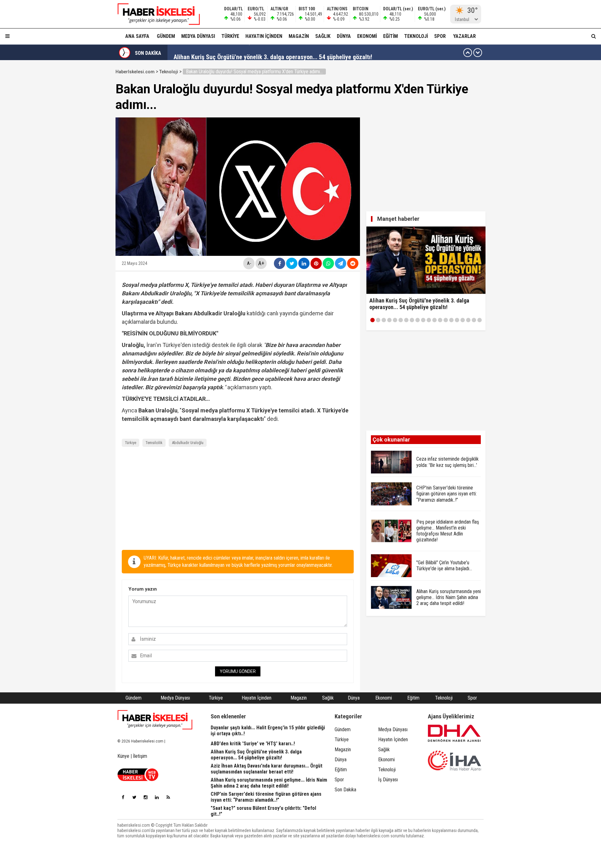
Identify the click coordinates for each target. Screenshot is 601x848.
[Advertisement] (85, 160)
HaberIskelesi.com (135, 71)
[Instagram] (145, 797)
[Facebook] (123, 797)
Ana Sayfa (137, 36)
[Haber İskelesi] (155, 720)
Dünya (344, 36)
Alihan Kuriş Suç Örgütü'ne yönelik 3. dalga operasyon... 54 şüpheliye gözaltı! (273, 52)
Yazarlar (464, 36)
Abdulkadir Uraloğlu (187, 442)
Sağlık (323, 36)
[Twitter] (134, 797)
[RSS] (168, 797)
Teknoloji (416, 36)
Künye (123, 756)
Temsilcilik (154, 442)
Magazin (299, 36)
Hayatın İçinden (263, 36)
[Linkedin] (156, 797)
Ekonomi (367, 36)
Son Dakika (345, 790)
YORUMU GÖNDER (238, 671)
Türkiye (230, 36)
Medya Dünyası (198, 36)
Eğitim (390, 36)
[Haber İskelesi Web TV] (137, 779)
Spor (440, 36)
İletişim (140, 756)
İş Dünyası (388, 780)
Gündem (166, 36)
